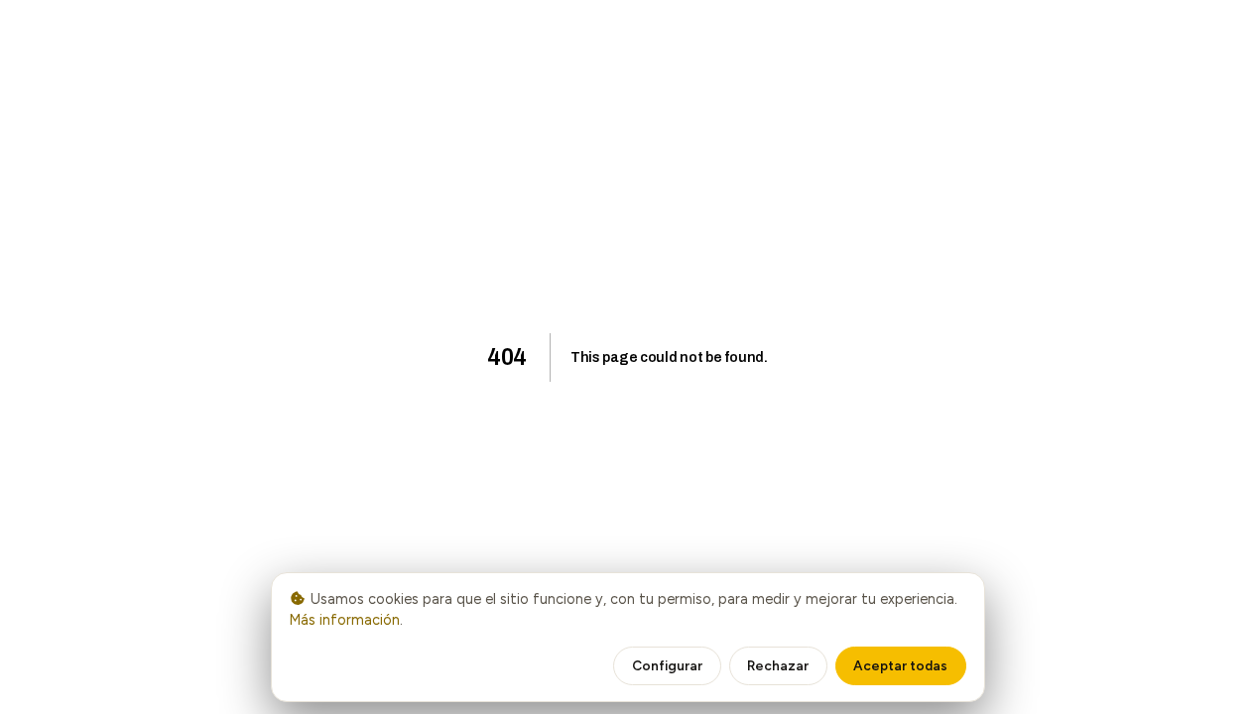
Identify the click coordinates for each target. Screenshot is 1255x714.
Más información (344, 620)
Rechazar (778, 665)
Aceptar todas (900, 665)
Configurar (667, 665)
